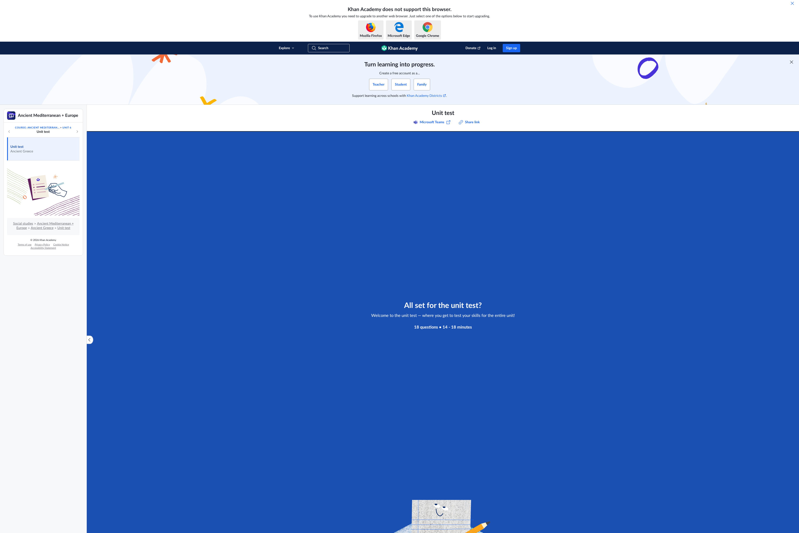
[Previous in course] (9, 131)
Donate (470, 48)
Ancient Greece (42, 228)
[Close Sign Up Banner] (791, 62)
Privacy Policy (42, 244)
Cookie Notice (61, 244)
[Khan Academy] (399, 48)
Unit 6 (66, 127)
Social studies (23, 223)
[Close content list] (90, 340)
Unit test (17, 146)
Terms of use (24, 244)
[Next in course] (77, 131)
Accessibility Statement (43, 248)
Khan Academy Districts (424, 95)
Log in (491, 48)
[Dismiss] (792, 3)
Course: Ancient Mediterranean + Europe (37, 127)
